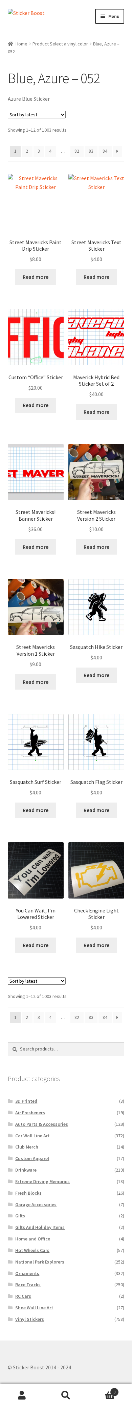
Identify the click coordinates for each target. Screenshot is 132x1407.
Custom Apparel (32, 1158)
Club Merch (26, 1147)
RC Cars (23, 1296)
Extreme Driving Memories (42, 1181)
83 (91, 151)
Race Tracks (28, 1284)
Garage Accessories (36, 1204)
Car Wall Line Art (32, 1136)
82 (76, 151)
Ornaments (27, 1273)
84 (105, 151)
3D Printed (26, 1101)
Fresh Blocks (28, 1193)
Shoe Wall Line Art (34, 1308)
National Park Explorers (39, 1262)
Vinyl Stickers (29, 1319)
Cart (101, 1389)
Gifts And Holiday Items (40, 1227)
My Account (22, 1395)
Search (66, 1395)
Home (21, 44)
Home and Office (32, 1239)
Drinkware (26, 1170)
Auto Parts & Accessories (41, 1124)
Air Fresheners (30, 1113)
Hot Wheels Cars (32, 1250)
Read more (35, 276)
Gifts (20, 1216)
